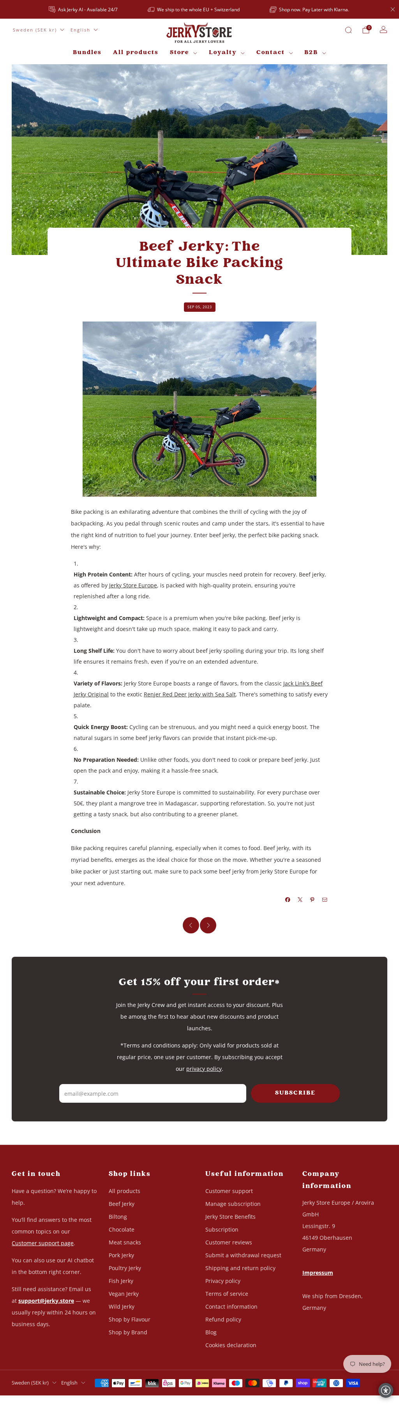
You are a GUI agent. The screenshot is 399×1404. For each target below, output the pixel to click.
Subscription (221, 1229)
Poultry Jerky (125, 1268)
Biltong (118, 1216)
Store (179, 52)
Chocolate (121, 1229)
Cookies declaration (230, 1345)
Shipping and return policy (240, 1268)
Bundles (87, 52)
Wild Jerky (121, 1306)
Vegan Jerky (124, 1293)
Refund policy (223, 1319)
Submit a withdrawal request (243, 1255)
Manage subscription (233, 1203)
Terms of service (226, 1293)
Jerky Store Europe (133, 585)
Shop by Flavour (129, 1319)
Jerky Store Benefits (230, 1216)
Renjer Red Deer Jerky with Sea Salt (190, 694)
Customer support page (43, 1243)
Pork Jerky (121, 1255)
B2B (311, 52)
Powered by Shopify (305, 1399)
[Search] (348, 30)
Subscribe (295, 1093)
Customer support (229, 1191)
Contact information (231, 1306)
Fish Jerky (121, 1281)
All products (135, 52)
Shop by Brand (128, 1332)
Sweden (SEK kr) (35, 30)
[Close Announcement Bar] (393, 9)
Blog (211, 1332)
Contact (270, 52)
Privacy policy (222, 1281)
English (80, 30)
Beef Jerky (121, 1203)
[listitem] (83, 9)
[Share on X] (300, 899)
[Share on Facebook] (287, 899)
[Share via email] (324, 899)
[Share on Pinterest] (312, 899)
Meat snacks (125, 1242)
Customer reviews (228, 1242)
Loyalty (223, 52)
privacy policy (204, 1068)
